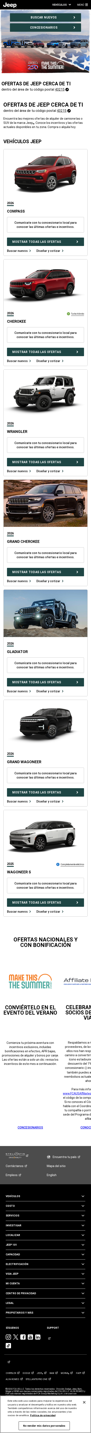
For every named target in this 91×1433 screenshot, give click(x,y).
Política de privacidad (42, 1415)
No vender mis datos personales (44, 1425)
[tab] (12, 203)
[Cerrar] (84, 1402)
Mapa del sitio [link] (56, 1166)
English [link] (52, 1175)
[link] (10, 4)
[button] (61, 4)
